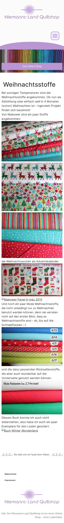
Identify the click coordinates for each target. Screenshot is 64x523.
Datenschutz (10, 474)
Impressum (10, 480)
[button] (55, 36)
